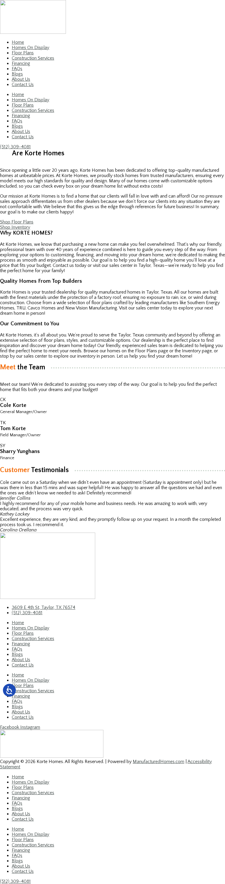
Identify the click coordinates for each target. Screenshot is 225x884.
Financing (21, 63)
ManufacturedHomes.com (158, 761)
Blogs (17, 74)
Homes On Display (30, 47)
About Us (21, 79)
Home (18, 42)
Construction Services (33, 58)
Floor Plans (23, 52)
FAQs (17, 68)
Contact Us (23, 84)
